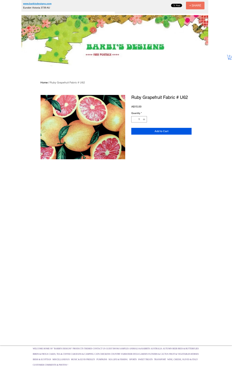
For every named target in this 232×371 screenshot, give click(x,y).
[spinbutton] (139, 119)
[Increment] (144, 119)
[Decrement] (134, 119)
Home (44, 82)
